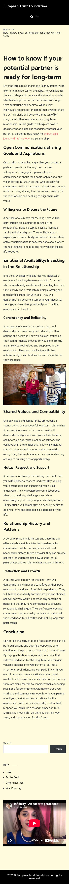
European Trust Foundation (25, 6)
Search (7, 743)
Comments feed (14, 782)
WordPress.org (13, 788)
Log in (9, 772)
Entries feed (12, 777)
